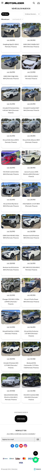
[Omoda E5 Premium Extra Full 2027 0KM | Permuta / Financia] (10, 94)
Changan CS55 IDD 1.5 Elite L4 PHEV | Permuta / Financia (10, 301)
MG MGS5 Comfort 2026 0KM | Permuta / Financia (11, 173)
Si (16, 19)
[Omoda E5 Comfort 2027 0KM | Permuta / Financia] (31, 94)
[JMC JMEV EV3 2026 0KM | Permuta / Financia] (31, 253)
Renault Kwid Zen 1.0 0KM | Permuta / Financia (11, 332)
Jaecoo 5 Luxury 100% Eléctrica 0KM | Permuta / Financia (31, 174)
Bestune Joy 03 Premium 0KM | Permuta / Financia (31, 237)
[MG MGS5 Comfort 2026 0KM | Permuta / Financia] (10, 157)
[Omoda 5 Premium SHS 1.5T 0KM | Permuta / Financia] (10, 349)
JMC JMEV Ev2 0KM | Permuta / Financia (31, 77)
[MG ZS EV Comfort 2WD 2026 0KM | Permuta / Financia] (31, 381)
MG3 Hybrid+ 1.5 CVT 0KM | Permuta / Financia (31, 205)
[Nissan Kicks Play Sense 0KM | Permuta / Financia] (10, 189)
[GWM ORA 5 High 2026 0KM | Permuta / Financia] (10, 62)
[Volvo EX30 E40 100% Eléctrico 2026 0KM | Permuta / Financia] (10, 381)
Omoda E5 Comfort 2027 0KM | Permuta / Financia (31, 109)
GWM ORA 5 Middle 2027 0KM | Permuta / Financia (31, 45)
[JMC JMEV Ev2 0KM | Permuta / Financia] (31, 62)
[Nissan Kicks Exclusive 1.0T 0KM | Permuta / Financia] (31, 317)
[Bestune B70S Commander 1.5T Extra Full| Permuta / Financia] (31, 349)
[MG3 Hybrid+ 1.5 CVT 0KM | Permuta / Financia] (31, 189)
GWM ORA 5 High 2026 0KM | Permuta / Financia (11, 77)
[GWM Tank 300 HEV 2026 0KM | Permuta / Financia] (10, 221)
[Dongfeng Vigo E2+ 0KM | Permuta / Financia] (10, 30)
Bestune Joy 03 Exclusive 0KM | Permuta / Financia (11, 269)
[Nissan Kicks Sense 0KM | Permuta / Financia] (10, 126)
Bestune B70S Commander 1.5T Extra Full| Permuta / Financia (31, 365)
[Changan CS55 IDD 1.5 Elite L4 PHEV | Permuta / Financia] (10, 285)
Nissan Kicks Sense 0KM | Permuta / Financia (11, 141)
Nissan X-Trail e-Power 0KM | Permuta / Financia (31, 300)
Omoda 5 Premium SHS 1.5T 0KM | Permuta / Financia (11, 365)
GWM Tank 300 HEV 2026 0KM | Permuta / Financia (11, 237)
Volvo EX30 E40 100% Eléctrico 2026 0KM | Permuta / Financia (11, 397)
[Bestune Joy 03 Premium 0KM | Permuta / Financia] (31, 221)
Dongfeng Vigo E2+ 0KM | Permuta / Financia (11, 45)
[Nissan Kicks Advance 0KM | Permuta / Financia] (31, 126)
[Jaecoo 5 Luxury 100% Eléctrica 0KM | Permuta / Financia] (31, 157)
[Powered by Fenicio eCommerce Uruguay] (37, 469)
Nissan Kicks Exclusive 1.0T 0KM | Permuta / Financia (31, 333)
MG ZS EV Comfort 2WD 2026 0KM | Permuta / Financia (31, 397)
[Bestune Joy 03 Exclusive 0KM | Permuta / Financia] (10, 253)
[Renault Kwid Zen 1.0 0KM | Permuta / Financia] (10, 317)
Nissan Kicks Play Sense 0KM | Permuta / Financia (11, 205)
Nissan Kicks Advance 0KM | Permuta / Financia (31, 141)
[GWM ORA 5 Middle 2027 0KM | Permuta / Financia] (31, 30)
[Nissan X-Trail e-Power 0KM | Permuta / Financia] (31, 285)
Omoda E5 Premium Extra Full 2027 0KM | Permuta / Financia (11, 110)
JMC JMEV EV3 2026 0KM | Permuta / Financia (31, 269)
